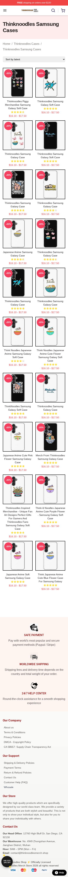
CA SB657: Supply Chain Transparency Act (27, 746)
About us (9, 727)
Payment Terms (12, 767)
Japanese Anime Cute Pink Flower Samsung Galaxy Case (18, 459)
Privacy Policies (12, 737)
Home (6, 43)
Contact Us (10, 777)
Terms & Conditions (14, 732)
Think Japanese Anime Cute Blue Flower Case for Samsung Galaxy (50, 578)
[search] (53, 10)
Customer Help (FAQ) (16, 782)
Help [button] (61, 872)
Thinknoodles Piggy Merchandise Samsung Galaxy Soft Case (18, 105)
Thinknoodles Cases (26, 43)
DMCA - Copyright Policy (17, 742)
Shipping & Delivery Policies (19, 762)
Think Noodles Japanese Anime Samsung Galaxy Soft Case (17, 354)
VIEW (18, 94)
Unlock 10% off (7, 861)
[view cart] (63, 10)
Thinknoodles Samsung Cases (22, 49)
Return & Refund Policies (17, 772)
